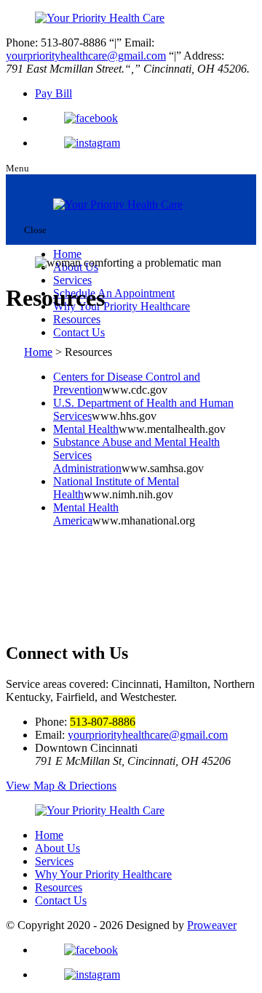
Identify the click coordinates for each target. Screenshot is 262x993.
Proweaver (212, 925)
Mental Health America (86, 514)
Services (72, 280)
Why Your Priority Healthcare (121, 306)
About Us (57, 848)
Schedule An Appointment (114, 293)
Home (67, 254)
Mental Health (86, 429)
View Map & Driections (61, 785)
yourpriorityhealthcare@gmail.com (86, 55)
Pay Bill (53, 93)
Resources (76, 319)
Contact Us (79, 332)
